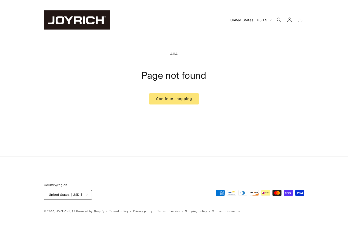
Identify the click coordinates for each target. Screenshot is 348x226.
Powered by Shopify (90, 211)
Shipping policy (196, 211)
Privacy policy (143, 211)
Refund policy (118, 211)
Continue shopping (174, 98)
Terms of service (168, 211)
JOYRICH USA (66, 211)
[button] (279, 20)
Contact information (226, 211)
